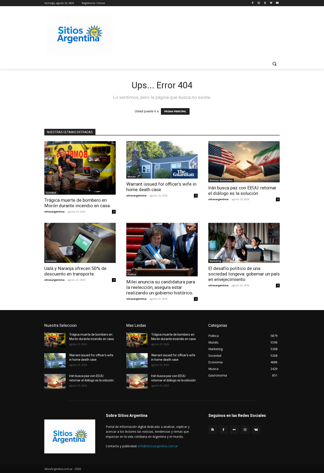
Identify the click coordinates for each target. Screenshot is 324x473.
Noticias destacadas (221, 180)
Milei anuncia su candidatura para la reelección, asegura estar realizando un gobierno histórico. (160, 287)
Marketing (215, 260)
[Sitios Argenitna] (69, 436)
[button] (274, 63)
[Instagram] (258, 3)
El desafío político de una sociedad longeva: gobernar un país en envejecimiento (244, 274)
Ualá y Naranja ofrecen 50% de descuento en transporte (75, 271)
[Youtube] (277, 3)
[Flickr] (234, 429)
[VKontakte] (256, 429)
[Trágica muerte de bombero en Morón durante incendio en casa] (80, 168)
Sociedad (51, 192)
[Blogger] (212, 429)
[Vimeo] (271, 3)
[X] (265, 3)
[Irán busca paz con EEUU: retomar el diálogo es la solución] (244, 161)
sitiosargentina (54, 211)
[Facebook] (252, 3)
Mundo (132, 176)
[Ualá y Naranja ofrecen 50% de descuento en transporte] (80, 243)
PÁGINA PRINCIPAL (175, 111)
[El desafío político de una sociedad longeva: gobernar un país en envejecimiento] (244, 243)
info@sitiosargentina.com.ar (158, 446)
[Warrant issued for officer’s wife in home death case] (162, 160)
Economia (51, 260)
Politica (132, 274)
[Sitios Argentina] (79, 34)
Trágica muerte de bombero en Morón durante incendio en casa (77, 203)
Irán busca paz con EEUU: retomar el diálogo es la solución (242, 190)
